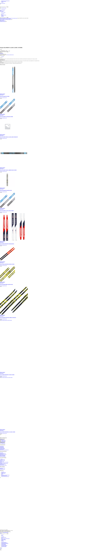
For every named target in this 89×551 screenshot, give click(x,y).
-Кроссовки (1, 468)
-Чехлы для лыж (2, 464)
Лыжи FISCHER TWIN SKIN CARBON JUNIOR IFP (8, 317)
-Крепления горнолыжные (3, 454)
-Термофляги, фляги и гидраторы (4, 463)
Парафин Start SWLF (2, 21)
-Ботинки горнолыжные (3, 453)
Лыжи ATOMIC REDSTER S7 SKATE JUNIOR (7, 374)
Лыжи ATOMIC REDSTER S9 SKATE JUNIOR (7, 264)
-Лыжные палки (2, 449)
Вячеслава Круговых (5, 532)
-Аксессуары (1, 452)
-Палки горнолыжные (2, 455)
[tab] (45, 56)
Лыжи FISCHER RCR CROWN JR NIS (6, 190)
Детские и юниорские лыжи (10, 54)
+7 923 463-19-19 (3, 440)
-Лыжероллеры (2, 446)
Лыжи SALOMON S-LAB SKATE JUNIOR (5, 19)
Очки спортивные (3, 459)
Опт (1, 474)
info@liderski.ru (2, 439)
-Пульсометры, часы (2, 460)
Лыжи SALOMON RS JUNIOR (4, 96)
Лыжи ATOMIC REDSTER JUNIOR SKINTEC (7, 243)
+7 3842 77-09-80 (3, 443)
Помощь (2, 473)
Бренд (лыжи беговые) (3, 51)
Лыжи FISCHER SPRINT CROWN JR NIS (6, 284)
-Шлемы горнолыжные (2, 456)
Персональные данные (4, 475)
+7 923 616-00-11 (3, 441)
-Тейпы (1, 462)
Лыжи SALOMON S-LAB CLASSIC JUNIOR (7, 210)
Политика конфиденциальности (5, 476)
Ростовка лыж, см (3, 50)
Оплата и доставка (3, 472)
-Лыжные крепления (2, 448)
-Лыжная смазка (2, 447)
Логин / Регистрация (3, 546)
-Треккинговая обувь (2, 469)
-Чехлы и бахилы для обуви (3, 465)
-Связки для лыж (2, 461)
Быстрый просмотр (2, 94)
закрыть (1, 548)
